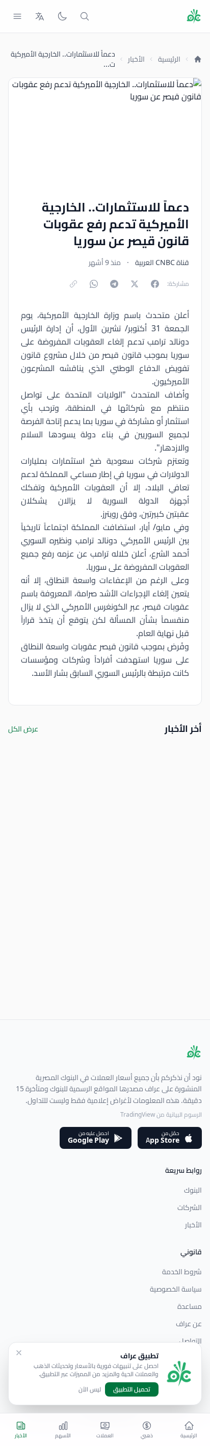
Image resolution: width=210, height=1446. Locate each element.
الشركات (189, 1207)
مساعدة (189, 1306)
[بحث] (84, 16)
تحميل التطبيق (131, 1389)
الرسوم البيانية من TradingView (161, 1114)
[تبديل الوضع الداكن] (62, 16)
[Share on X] (134, 284)
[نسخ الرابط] (73, 284)
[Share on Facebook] (155, 284)
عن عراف (189, 1323)
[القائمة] (17, 16)
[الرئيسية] (198, 59)
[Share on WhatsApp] (94, 284)
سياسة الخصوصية (176, 1289)
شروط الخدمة (182, 1271)
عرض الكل (23, 729)
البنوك (193, 1190)
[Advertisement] (105, 914)
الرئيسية (169, 59)
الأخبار (136, 59)
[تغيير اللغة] (40, 16)
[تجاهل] (19, 1353)
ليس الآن (89, 1389)
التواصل (190, 1341)
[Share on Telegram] (114, 284)
